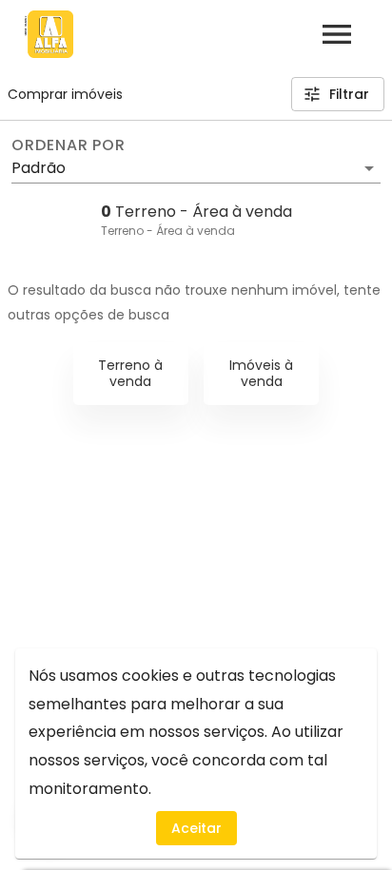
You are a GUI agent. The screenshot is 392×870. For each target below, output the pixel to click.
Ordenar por (68, 145)
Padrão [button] (38, 168)
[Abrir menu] (336, 34)
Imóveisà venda (261, 373)
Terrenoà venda (130, 373)
